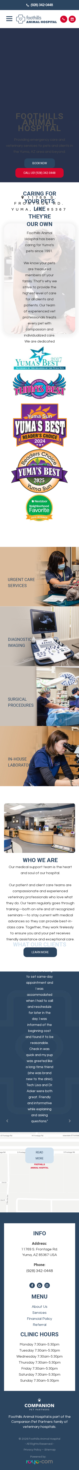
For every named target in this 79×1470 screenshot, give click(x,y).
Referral (39, 1325)
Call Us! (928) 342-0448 (39, 172)
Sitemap (50, 1449)
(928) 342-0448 (42, 5)
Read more (40, 1155)
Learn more (40, 952)
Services (39, 1313)
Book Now (39, 163)
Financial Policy (39, 1319)
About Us (39, 1307)
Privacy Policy (32, 1449)
